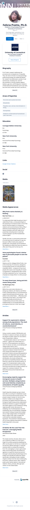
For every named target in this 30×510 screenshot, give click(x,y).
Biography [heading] (7, 68)
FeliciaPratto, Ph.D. (15, 25)
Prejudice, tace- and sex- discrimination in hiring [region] (14, 106)
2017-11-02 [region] (6, 261)
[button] (3, 173)
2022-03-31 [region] (6, 218)
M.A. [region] (4, 138)
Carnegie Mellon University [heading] (12, 126)
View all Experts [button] (15, 60)
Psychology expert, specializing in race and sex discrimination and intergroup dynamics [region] (15, 34)
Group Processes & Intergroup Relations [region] (12, 327)
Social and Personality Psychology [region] (11, 140)
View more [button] (5, 373)
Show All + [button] (15, 90)
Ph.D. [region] (4, 148)
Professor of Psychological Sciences (14, 28)
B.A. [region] (4, 128)
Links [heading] (5, 160)
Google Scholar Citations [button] (9, 164)
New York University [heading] (10, 136)
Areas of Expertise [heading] (10, 96)
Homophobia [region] (6, 110)
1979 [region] (5, 132)
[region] (15, 30)
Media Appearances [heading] (10, 207)
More (16, 38)
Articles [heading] (6, 315)
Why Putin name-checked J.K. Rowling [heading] (13, 212)
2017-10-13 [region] (6, 287)
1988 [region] (5, 153)
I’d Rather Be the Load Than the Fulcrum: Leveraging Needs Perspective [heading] (13, 429)
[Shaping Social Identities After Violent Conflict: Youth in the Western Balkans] (8, 193)
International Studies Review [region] (9, 433)
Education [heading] (7, 121)
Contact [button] (10, 39)
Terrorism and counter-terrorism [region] (12, 100)
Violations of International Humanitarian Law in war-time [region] (14, 114)
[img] (15, 47)
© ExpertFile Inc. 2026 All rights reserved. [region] (15, 506)
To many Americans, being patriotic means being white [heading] (15, 281)
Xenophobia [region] (6, 103)
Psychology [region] (6, 130)
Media (5, 179)
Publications (6, 182)
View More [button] (5, 249)
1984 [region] (5, 143)
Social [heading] (5, 169)
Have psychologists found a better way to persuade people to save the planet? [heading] (15, 254)
